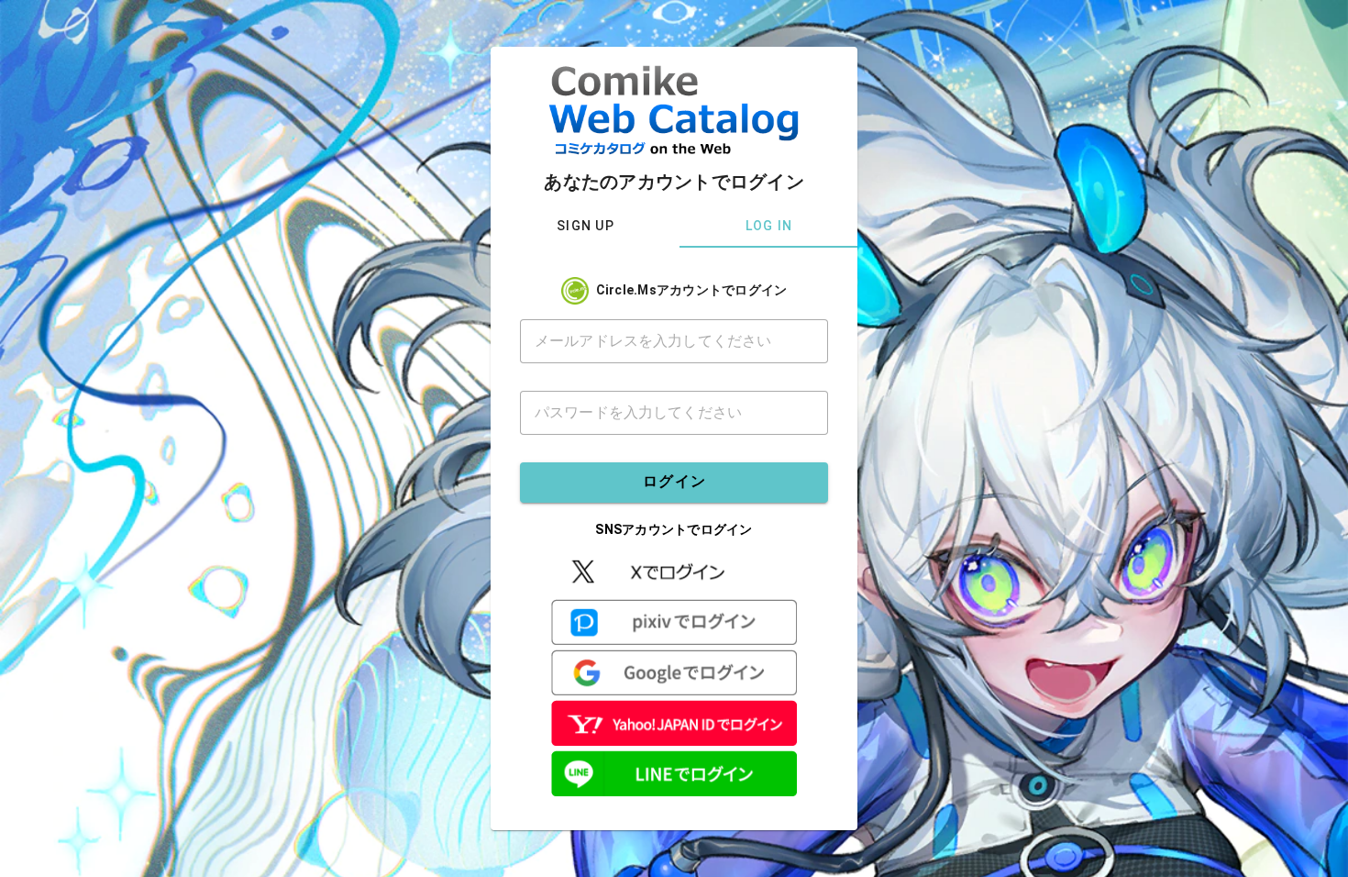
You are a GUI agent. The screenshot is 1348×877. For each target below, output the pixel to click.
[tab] (585, 226)
